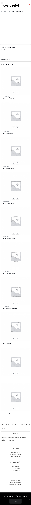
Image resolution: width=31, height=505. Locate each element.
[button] (2, 3)
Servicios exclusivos (15, 456)
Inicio (2, 11)
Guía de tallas (15, 466)
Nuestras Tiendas (15, 452)
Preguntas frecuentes (15, 482)
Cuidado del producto (15, 470)
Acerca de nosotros (15, 454)
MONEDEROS (8, 11)
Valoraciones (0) (5, 59)
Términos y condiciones (15, 484)
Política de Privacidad (24, 439)
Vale (15, 501)
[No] (29, 499)
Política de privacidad (15, 480)
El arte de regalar (15, 468)
